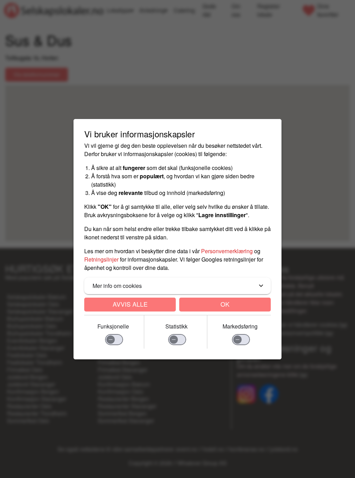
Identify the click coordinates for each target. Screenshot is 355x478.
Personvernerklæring (227, 251)
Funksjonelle (113, 326)
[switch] (114, 339)
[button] (177, 286)
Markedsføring (240, 326)
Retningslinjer (101, 259)
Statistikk (176, 326)
